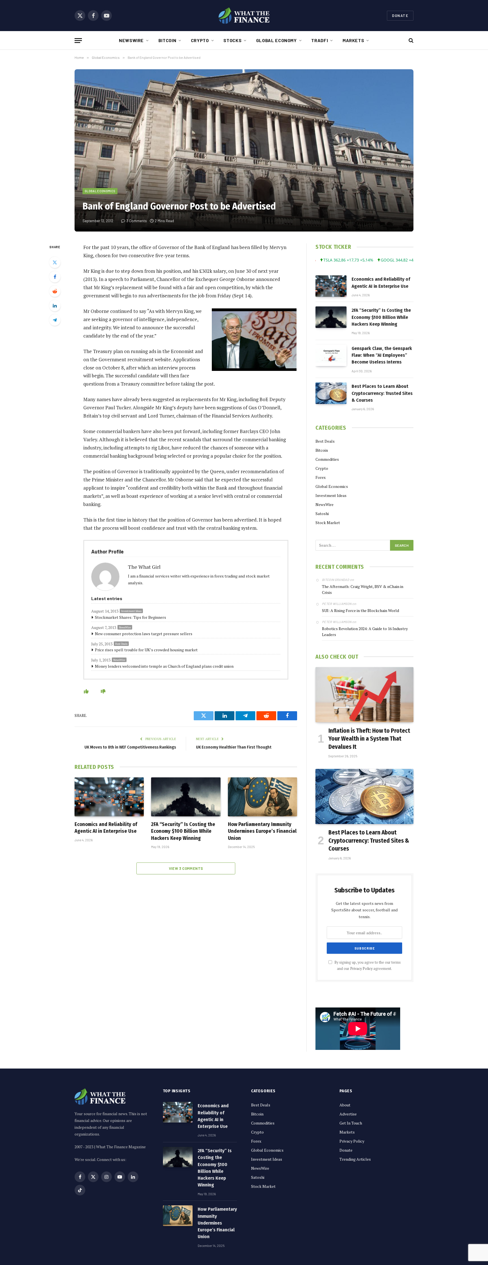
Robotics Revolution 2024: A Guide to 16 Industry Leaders (365, 631)
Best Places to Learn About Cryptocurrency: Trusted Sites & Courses (382, 393)
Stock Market (327, 522)
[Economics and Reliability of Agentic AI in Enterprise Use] (109, 796)
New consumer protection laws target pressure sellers (143, 633)
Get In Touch (350, 1123)
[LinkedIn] (54, 305)
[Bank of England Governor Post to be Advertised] (244, 150)
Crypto (200, 40)
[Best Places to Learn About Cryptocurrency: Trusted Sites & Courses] (331, 393)
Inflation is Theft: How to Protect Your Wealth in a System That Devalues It (369, 739)
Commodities (327, 459)
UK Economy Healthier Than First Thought (233, 747)
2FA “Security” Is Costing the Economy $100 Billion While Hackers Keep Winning (183, 831)
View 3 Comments (186, 868)
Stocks (232, 40)
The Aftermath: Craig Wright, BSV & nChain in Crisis (362, 589)
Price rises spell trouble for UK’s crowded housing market (146, 649)
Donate (400, 15)
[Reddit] (54, 291)
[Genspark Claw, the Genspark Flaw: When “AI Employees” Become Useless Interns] (331, 355)
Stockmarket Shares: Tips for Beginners (130, 617)
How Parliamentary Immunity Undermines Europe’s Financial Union (262, 831)
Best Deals (121, 644)
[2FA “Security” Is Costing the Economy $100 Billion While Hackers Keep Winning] (185, 796)
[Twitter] (54, 262)
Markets (353, 40)
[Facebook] (54, 276)
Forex (320, 477)
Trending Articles (355, 1159)
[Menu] (78, 40)
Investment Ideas (131, 611)
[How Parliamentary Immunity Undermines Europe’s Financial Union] (262, 796)
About (344, 1105)
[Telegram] (54, 320)
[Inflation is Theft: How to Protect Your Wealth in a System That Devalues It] (364, 694)
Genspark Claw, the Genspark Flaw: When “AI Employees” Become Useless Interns (382, 355)
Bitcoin (167, 40)
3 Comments (136, 221)
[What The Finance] (244, 15)
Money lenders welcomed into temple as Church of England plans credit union (164, 666)
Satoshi (322, 513)
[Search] (410, 40)
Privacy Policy (361, 968)
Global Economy (276, 40)
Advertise (348, 1114)
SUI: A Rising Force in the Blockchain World (360, 610)
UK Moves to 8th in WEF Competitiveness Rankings (130, 747)
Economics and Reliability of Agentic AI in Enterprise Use (106, 827)
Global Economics (100, 191)
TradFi (319, 40)
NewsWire (131, 40)
